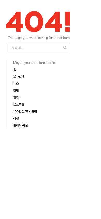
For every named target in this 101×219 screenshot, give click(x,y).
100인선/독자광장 (25, 111)
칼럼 (16, 90)
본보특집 (19, 104)
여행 (16, 118)
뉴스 (16, 83)
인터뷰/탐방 (21, 125)
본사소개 (19, 76)
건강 (16, 97)
